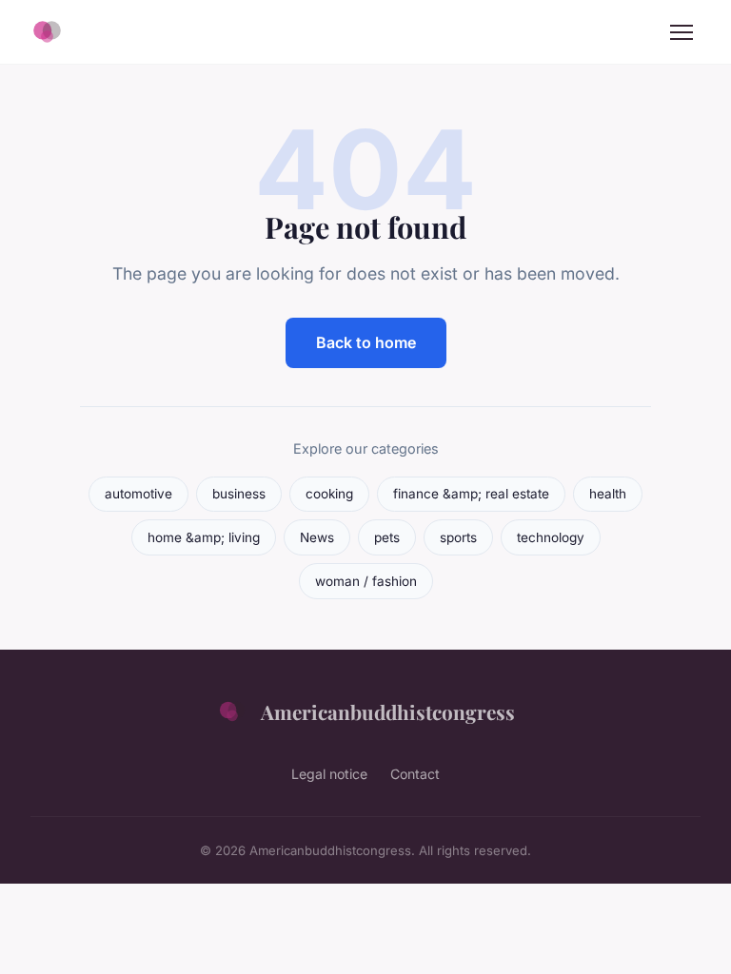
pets (387, 537)
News (317, 537)
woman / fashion (366, 581)
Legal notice (329, 774)
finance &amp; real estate (471, 493)
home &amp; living (204, 537)
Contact (415, 774)
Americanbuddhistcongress (388, 711)
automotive (138, 493)
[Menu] (681, 32)
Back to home (366, 342)
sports (458, 537)
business (239, 493)
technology (550, 537)
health (607, 493)
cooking (329, 493)
